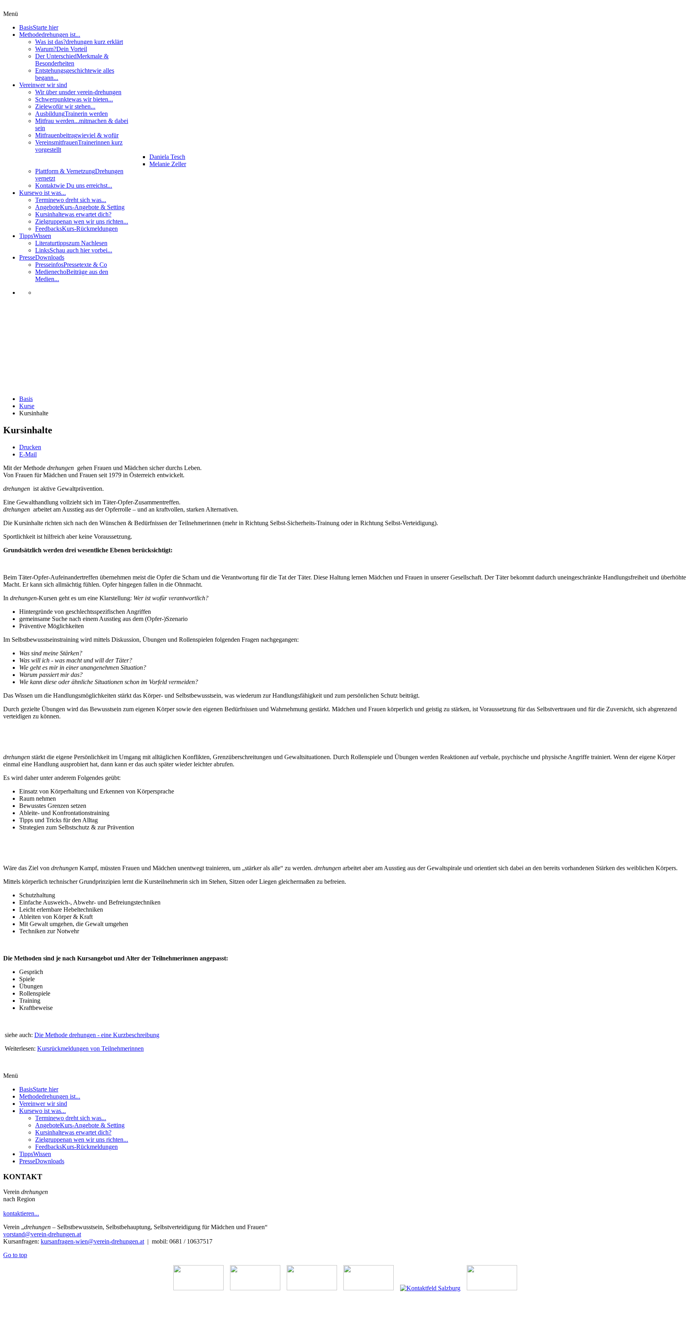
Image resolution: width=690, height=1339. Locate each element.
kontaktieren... (21, 1213)
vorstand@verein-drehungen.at (42, 1234)
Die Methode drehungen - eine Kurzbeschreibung (96, 1035)
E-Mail (28, 454)
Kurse (26, 406)
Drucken (30, 447)
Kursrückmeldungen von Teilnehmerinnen (90, 1048)
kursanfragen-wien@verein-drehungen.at (92, 1241)
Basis (26, 398)
